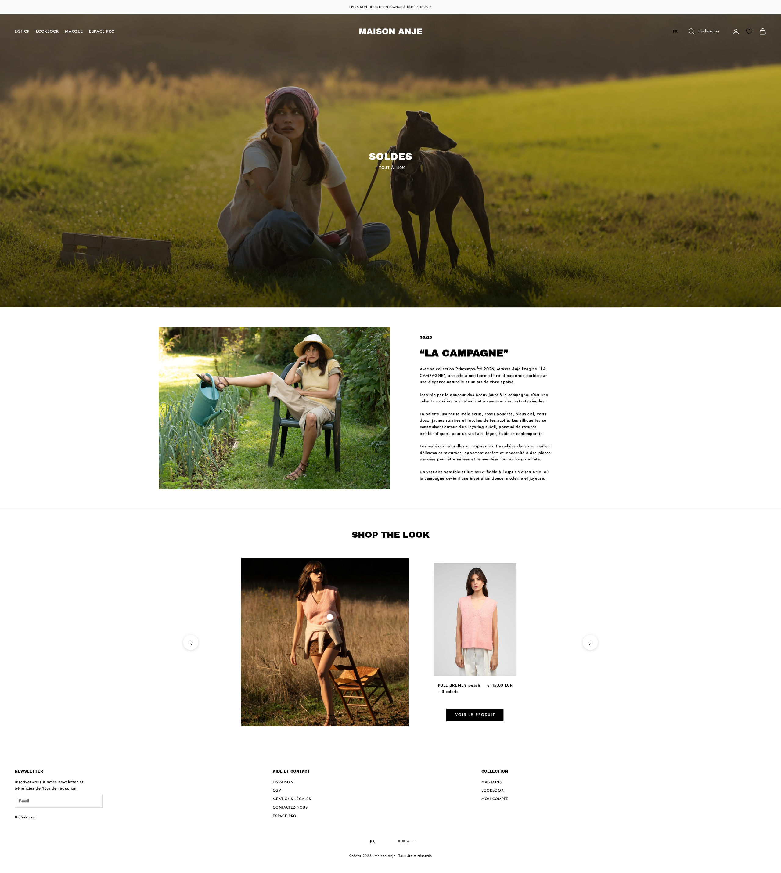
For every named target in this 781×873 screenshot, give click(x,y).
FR (675, 31)
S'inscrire (26, 817)
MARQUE (74, 31)
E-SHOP (22, 31)
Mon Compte (494, 799)
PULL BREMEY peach (459, 685)
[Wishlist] (749, 31)
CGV (277, 790)
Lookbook (492, 790)
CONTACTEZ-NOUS (290, 807)
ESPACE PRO (102, 31)
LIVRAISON (283, 782)
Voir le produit (475, 714)
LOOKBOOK (47, 31)
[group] (390, 160)
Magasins (491, 782)
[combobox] (675, 31)
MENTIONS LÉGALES (292, 799)
